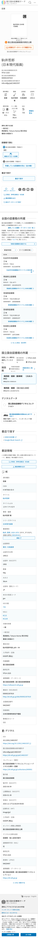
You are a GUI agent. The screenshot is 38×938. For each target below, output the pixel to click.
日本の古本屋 (10, 437)
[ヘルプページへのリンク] (21, 39)
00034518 (15, 535)
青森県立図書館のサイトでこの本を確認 (19, 288)
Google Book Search (13, 440)
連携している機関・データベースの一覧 (20, 228)
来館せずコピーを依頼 (10, 156)
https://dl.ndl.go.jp (10, 878)
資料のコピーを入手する (9, 913)
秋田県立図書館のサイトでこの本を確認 (19, 338)
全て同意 (28, 935)
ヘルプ (14, 239)
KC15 (5, 615)
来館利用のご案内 (28, 369)
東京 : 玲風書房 (8, 547)
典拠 (18, 538)
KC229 (5, 618)
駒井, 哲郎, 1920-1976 (11, 532)
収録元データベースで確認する (20, 47)
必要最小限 (10, 935)
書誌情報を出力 (11, 198)
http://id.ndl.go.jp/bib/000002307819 (17, 696)
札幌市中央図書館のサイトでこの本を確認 (19, 271)
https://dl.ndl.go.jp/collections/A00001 (17, 769)
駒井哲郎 (6, 498)
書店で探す (19, 178)
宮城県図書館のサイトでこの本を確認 (20, 305)
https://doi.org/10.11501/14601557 (16, 743)
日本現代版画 (8, 524)
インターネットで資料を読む (11, 910)
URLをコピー (13, 190)
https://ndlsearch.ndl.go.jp (13, 685)
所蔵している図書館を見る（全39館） (19, 165)
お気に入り (6, 190)
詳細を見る (31, 112)
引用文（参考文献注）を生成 (15, 194)
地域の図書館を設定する (18, 244)
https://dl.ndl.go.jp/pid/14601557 (15, 755)
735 (4, 607)
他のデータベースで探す (13, 202)
